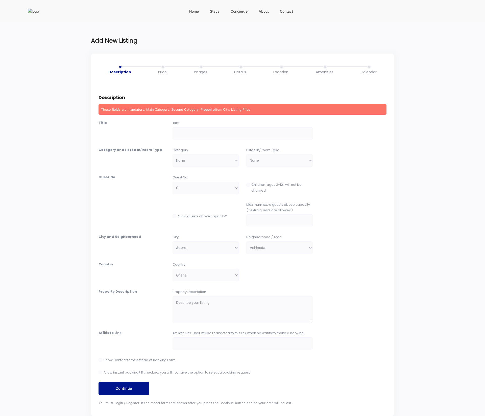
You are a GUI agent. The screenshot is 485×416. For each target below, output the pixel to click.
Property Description (118, 291)
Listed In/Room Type (262, 150)
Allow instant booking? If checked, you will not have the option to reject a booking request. (177, 372)
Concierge (239, 11)
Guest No (107, 177)
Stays (215, 11)
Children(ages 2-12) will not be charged (276, 187)
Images (200, 72)
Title (103, 122)
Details (240, 72)
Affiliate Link (110, 332)
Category (180, 150)
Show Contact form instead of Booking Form (140, 360)
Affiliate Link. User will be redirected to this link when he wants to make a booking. (238, 333)
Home (194, 11)
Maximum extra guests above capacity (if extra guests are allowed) (278, 207)
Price (162, 72)
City (176, 237)
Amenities (324, 72)
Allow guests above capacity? (202, 216)
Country (106, 264)
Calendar (368, 72)
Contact (286, 11)
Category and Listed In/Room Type (130, 149)
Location (280, 72)
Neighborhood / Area (264, 237)
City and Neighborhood (120, 236)
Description (119, 72)
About (264, 11)
